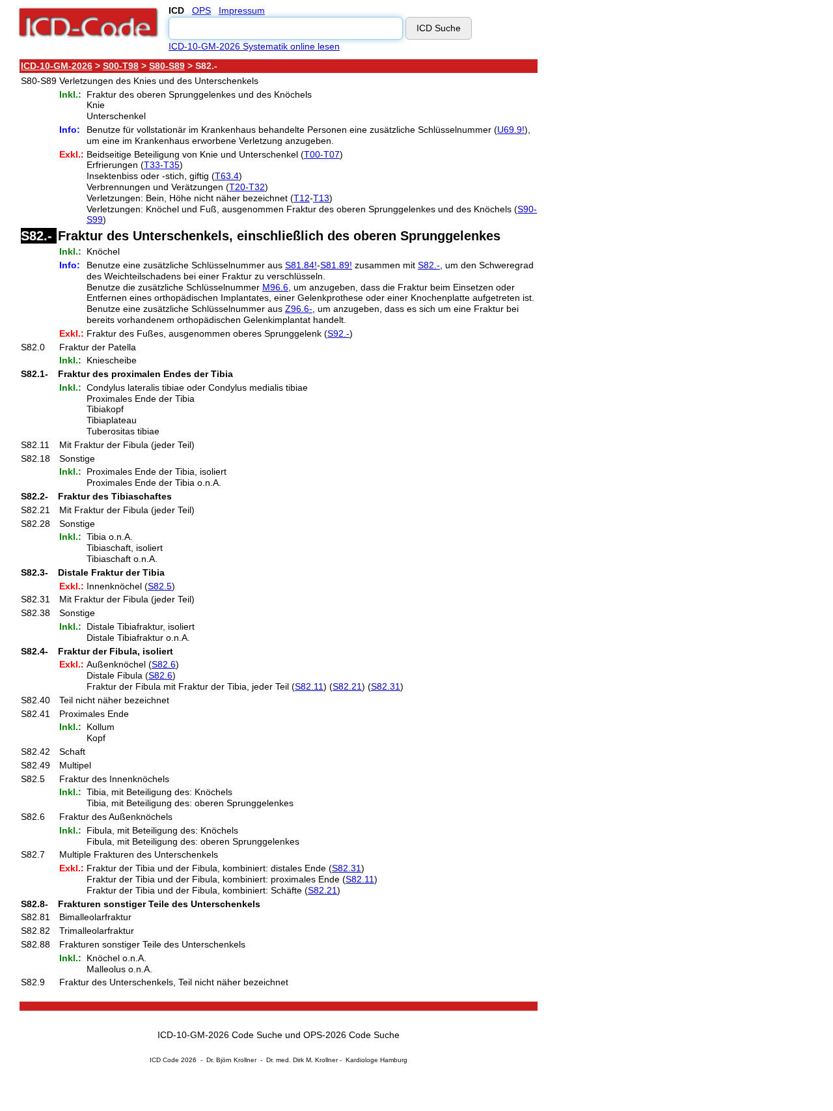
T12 (302, 198)
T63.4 (227, 176)
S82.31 (385, 686)
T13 (321, 198)
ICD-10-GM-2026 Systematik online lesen (254, 46)
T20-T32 (247, 187)
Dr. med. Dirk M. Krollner (302, 1059)
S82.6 (164, 664)
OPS (201, 10)
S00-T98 (121, 66)
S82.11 (309, 686)
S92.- (338, 333)
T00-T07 (322, 154)
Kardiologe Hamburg (376, 1059)
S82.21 (347, 686)
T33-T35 (162, 165)
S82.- (429, 265)
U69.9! (511, 129)
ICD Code (164, 1059)
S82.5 (160, 586)
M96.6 (275, 287)
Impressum (242, 10)
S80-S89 (167, 66)
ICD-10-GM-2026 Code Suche (219, 1035)
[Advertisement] (654, 253)
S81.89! (336, 265)
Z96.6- (298, 308)
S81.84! (301, 265)
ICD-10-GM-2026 (56, 66)
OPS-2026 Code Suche (351, 1035)
